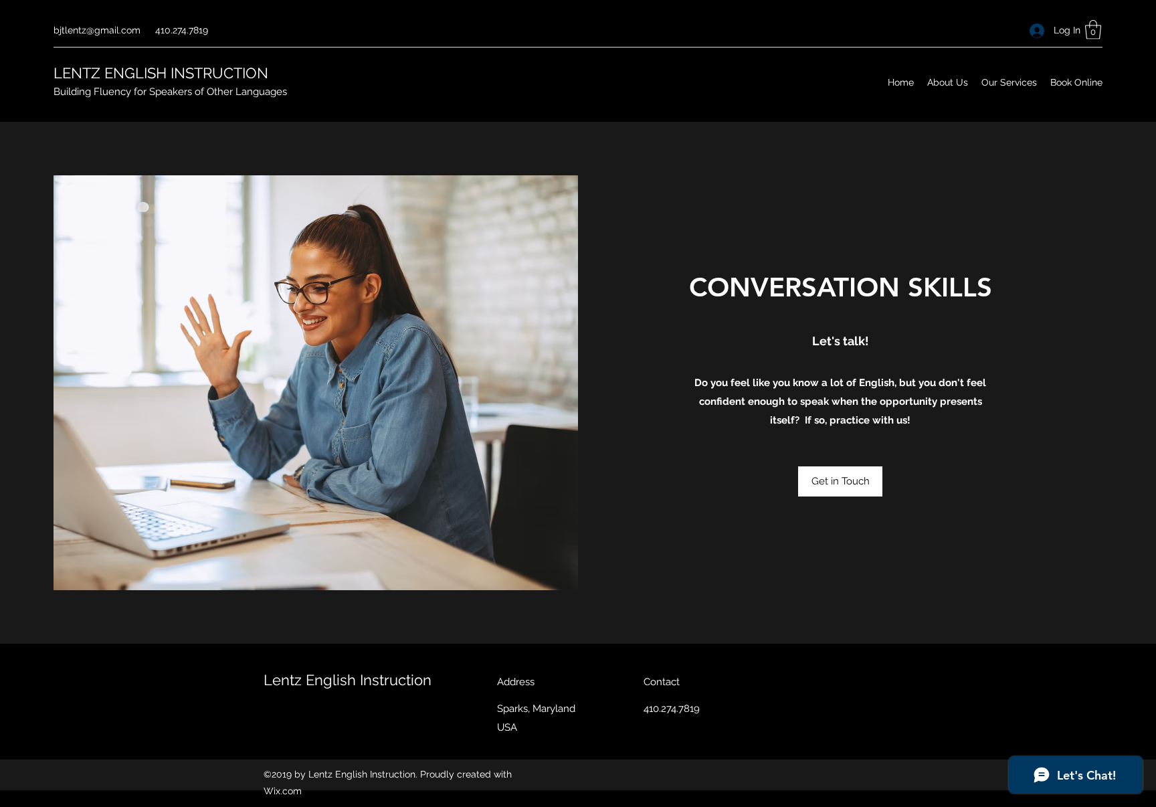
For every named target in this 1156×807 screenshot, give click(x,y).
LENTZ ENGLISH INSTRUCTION (161, 73)
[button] (1093, 29)
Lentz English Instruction (347, 680)
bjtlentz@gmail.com (97, 30)
